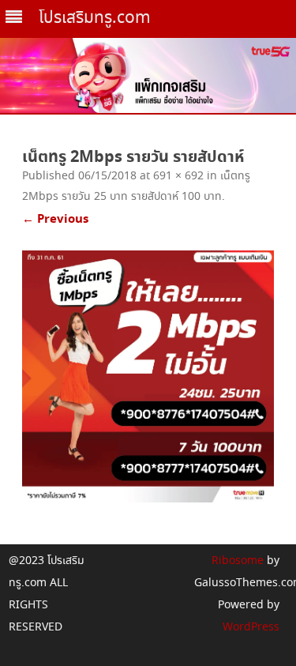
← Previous (55, 219)
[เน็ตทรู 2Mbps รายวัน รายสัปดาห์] (148, 376)
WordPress (251, 627)
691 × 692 (178, 176)
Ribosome (238, 561)
